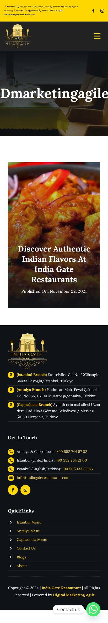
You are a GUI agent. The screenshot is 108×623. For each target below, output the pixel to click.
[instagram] (102, 11)
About (22, 565)
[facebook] (93, 11)
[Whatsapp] (93, 609)
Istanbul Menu (29, 522)
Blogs (21, 557)
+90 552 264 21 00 (71, 460)
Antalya (19, 10)
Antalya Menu (28, 530)
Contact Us (26, 548)
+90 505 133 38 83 (61, 6)
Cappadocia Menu (32, 539)
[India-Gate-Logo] (27, 335)
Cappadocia (32, 10)
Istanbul (11, 6)
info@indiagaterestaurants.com (19, 14)
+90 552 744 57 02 (50, 10)
